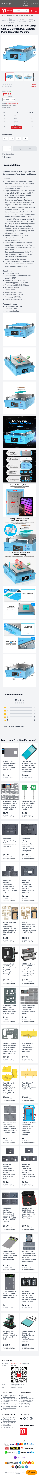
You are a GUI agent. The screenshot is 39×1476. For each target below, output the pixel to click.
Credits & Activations (9, 1397)
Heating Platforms (32, 20)
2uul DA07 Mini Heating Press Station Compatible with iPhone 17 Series (10, 1335)
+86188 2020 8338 (16, 1363)
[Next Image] (34, 53)
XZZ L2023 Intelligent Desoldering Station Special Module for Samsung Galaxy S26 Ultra (28, 886)
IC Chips (5, 1403)
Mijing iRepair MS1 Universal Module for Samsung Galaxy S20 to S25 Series (28, 1009)
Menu (9, 11)
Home (4, 20)
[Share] (35, 20)
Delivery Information (9, 1419)
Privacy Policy (7, 1425)
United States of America (25, 3)
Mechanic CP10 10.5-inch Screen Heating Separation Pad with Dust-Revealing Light (10, 1255)
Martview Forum (25, 1403)
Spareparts (6, 1401)
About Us (23, 1395)
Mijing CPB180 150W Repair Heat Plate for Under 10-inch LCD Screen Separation (9, 765)
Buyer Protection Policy (9, 1418)
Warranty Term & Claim (9, 1421)
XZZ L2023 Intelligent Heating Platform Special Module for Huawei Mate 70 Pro (9, 843)
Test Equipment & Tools (12, 20)
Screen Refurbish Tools (10, 1400)
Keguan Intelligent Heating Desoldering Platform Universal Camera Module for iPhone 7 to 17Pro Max (10, 928)
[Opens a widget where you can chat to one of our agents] (31, 1472)
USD (34, 4)
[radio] (5, 139)
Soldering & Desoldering (22, 20)
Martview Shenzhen (12, 103)
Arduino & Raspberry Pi (9, 1405)
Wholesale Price (16, 127)
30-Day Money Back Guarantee (9, 1423)
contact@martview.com (17, 1384)
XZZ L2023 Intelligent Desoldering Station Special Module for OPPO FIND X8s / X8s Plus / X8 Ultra (10, 886)
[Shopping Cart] (32, 10)
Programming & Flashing (10, 1395)
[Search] (27, 10)
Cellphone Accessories (10, 1406)
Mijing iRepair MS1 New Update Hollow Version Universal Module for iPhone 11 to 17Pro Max (10, 805)
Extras (4, 1409)
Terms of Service (8, 1427)
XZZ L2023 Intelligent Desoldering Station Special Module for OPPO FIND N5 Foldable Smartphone (28, 845)
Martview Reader (26, 1405)
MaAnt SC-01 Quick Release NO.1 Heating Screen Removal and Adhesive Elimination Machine (29, 1128)
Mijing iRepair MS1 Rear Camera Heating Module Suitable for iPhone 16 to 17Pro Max (9, 1009)
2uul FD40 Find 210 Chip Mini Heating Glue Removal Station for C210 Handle (28, 805)
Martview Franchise (26, 1401)
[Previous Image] (4, 53)
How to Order (25, 1406)
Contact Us (24, 1397)
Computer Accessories (9, 1408)
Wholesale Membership (28, 1398)
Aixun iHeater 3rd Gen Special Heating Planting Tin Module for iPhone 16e (28, 1047)
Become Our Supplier (27, 1400)
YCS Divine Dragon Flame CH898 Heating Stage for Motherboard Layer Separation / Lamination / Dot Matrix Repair (29, 970)
